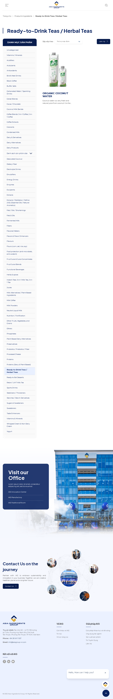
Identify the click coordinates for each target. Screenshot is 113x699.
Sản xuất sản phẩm (93, 637)
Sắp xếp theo (48, 41)
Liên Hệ (89, 644)
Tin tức (59, 634)
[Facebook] (4, 661)
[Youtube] (13, 661)
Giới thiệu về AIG (63, 631)
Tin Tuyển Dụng (92, 640)
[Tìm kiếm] (106, 5)
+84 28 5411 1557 (15, 638)
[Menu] (7, 5)
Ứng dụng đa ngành (94, 634)
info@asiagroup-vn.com (17, 642)
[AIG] (56, 5)
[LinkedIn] (8, 661)
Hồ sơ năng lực (62, 637)
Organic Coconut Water (55, 95)
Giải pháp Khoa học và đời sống (98, 631)
